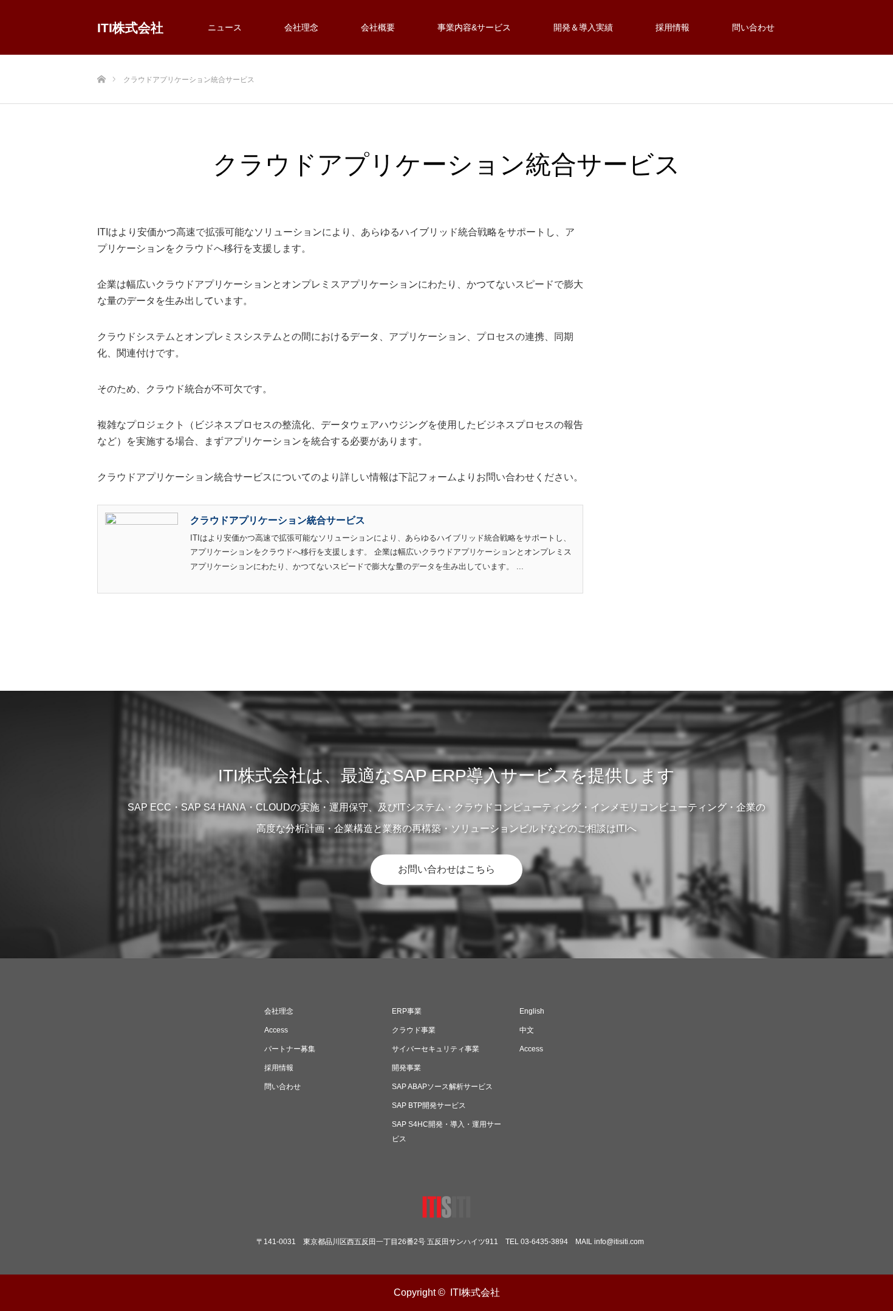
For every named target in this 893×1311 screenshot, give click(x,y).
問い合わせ (753, 27)
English (531, 1011)
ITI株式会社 (130, 28)
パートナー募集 (289, 1049)
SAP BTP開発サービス (429, 1105)
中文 (526, 1030)
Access (276, 1030)
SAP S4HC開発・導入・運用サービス (446, 1131)
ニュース (225, 27)
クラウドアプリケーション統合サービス (277, 520)
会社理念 (301, 27)
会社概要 (378, 27)
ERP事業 (407, 1011)
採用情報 (672, 27)
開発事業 (406, 1068)
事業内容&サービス (474, 27)
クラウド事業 (414, 1030)
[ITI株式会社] (446, 1210)
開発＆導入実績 (583, 27)
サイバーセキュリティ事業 (435, 1049)
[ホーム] (101, 59)
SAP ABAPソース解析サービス (442, 1086)
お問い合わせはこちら (446, 869)
